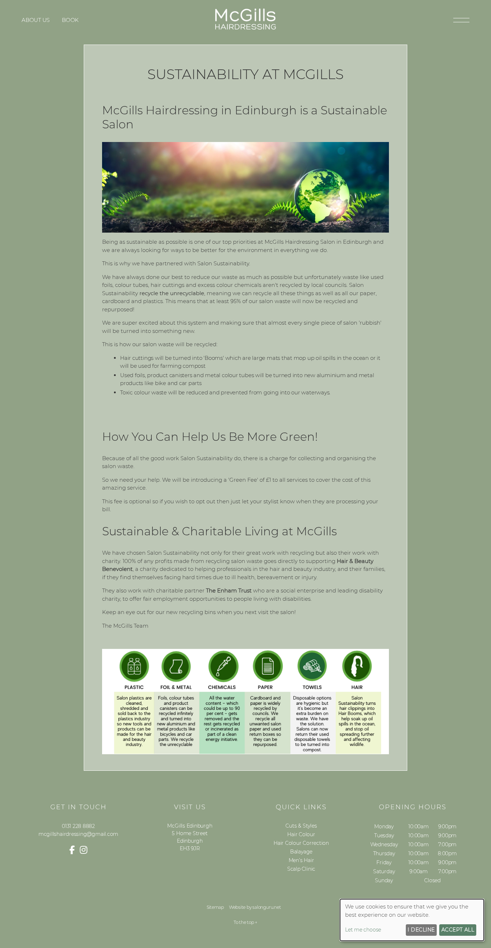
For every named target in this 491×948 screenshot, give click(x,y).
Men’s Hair (301, 860)
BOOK (70, 20)
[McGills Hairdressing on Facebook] (72, 850)
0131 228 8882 (78, 826)
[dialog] (412, 920)
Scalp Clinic (301, 869)
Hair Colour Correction (301, 843)
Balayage (301, 851)
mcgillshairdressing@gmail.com (78, 834)
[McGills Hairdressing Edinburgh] (245, 29)
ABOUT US (36, 20)
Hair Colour (301, 834)
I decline (421, 929)
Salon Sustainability (223, 263)
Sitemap (215, 907)
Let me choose (363, 929)
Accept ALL (457, 929)
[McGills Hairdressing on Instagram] (83, 850)
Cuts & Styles (301, 826)
